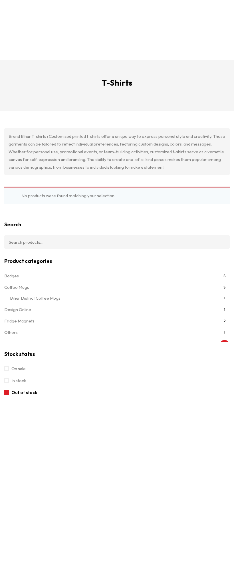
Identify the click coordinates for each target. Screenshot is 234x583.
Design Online (17, 309)
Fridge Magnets (19, 321)
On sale (18, 368)
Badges (11, 276)
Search (12, 224)
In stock (18, 380)
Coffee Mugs (16, 287)
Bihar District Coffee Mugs (35, 298)
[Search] (221, 242)
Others (11, 332)
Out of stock (24, 392)
